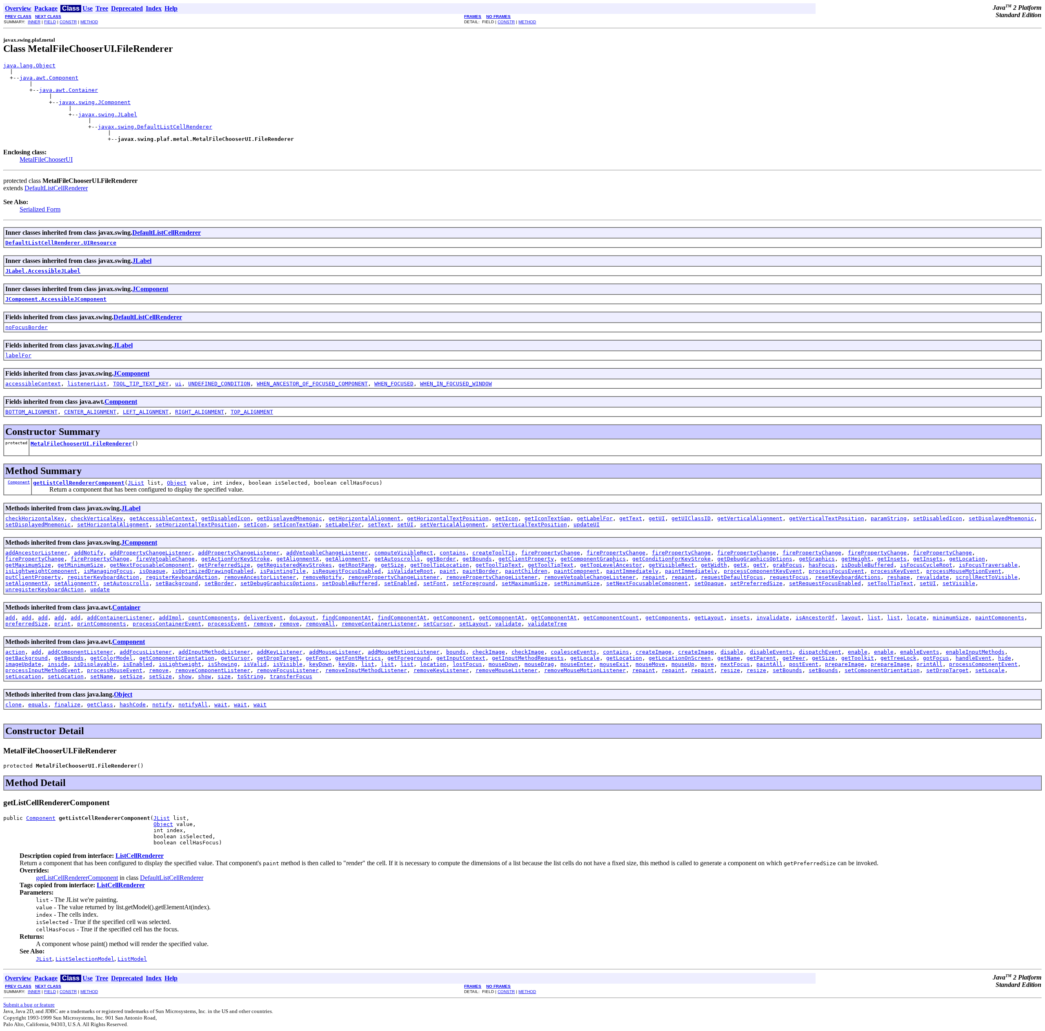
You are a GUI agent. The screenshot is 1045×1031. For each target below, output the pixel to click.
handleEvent (974, 658)
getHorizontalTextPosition (448, 518)
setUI (405, 524)
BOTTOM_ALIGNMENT (31, 412)
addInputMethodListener (214, 652)
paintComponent (577, 571)
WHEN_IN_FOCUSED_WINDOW (456, 384)
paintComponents (999, 618)
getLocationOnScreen (680, 658)
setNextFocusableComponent (647, 583)
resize (730, 670)
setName (101, 676)
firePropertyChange (550, 553)
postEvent (803, 664)
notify (162, 704)
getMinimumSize (80, 565)
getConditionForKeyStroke (671, 559)
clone (13, 704)
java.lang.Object (29, 65)
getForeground (408, 658)
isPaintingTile (283, 571)
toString (250, 676)
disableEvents (771, 652)
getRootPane (356, 565)
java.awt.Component (49, 78)
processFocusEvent (836, 571)
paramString (889, 518)
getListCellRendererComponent (79, 483)
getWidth (714, 565)
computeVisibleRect (403, 553)
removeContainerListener (379, 624)
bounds (456, 652)
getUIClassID (691, 518)
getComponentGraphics (593, 559)
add (10, 618)
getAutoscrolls (397, 559)
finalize (67, 704)
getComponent (452, 618)
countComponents (212, 618)
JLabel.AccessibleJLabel (42, 271)
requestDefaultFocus (732, 577)
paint (448, 571)
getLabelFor (595, 518)
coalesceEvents (573, 652)
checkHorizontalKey (34, 518)
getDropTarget (278, 658)
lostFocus (467, 664)
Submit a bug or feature (29, 1005)
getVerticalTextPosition (826, 518)
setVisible (959, 583)
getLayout (709, 618)
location (433, 664)
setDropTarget (947, 670)
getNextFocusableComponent (150, 565)
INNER (34, 22)
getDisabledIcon (225, 518)
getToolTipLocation (439, 565)
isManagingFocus (108, 571)
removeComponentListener (212, 670)
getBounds (477, 559)
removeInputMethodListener (366, 670)
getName (728, 658)
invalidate (772, 618)
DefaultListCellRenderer (56, 188)
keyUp (346, 664)
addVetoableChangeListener (327, 553)
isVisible (287, 664)
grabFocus (787, 565)
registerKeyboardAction (103, 577)
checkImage (488, 652)
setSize (131, 676)
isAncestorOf (815, 618)
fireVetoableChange (165, 559)
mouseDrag (539, 664)
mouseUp (682, 664)
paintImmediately (632, 571)
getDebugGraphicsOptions (754, 559)
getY (759, 565)
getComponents (666, 618)
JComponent (150, 288)
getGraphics (817, 559)
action (15, 652)
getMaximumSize (28, 565)
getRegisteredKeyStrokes (294, 565)
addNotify (88, 553)
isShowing (222, 664)
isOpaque (152, 571)
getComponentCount (611, 618)
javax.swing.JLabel (107, 114)
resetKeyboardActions (847, 577)
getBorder (441, 559)
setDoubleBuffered (350, 583)
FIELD (50, 22)
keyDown (320, 664)
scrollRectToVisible (987, 577)
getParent (761, 658)
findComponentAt (346, 618)
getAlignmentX (297, 559)
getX (740, 565)
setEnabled (400, 583)
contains (453, 553)
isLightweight (180, 664)
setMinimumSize (577, 583)
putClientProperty (33, 577)
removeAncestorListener (260, 577)
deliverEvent (263, 618)
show (184, 676)
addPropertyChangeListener (150, 553)
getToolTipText (498, 565)
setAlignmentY (75, 583)
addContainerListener (119, 618)
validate (508, 624)
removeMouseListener (507, 670)
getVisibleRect (671, 565)
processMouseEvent (114, 670)
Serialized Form (40, 209)
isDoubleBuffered (867, 565)
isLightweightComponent (41, 571)
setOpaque (709, 583)
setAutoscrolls (126, 583)
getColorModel (111, 658)
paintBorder (480, 571)
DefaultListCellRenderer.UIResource (60, 243)
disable (731, 652)
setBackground (177, 583)
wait (220, 704)
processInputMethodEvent (42, 670)
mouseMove (650, 664)
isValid (255, 664)
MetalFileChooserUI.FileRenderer (81, 444)
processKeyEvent (895, 571)
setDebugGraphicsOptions (278, 583)
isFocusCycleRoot (926, 565)
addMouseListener (335, 652)
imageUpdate (23, 664)
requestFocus (789, 577)
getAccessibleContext (162, 518)
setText (379, 524)
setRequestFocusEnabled (825, 583)
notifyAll (193, 704)
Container (126, 607)
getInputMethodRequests (528, 658)
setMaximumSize (524, 583)
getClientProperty (526, 559)
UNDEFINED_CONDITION (219, 384)
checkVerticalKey (97, 518)
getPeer (794, 658)
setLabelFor (343, 524)
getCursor (235, 658)
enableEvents (919, 652)
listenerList (87, 384)
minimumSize (951, 618)
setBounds (787, 670)
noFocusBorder (26, 327)
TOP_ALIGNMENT (252, 412)
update (100, 589)
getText (630, 518)
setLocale (990, 670)
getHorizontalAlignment (364, 518)
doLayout (302, 618)
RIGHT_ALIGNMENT (199, 412)
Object (177, 483)
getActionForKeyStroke (235, 559)
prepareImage (844, 664)
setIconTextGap (296, 524)
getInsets (892, 559)
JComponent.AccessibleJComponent (56, 299)
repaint (653, 577)
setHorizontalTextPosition (196, 524)
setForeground (474, 583)
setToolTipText (890, 583)
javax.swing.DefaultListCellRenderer (155, 127)
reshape (898, 577)
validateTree (547, 624)
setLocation (23, 676)
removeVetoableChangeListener (590, 577)
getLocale (585, 658)
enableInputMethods (975, 652)
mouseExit (614, 664)
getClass (100, 704)
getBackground (26, 658)
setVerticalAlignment (452, 524)
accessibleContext (33, 384)
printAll (929, 664)
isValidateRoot (410, 571)
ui (178, 384)
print (62, 624)
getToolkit (857, 658)
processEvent (227, 624)
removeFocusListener (288, 670)
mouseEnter (576, 664)
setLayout (474, 624)
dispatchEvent (820, 652)
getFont (317, 658)
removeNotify (322, 577)
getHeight (856, 559)
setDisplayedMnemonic (1001, 518)
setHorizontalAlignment (113, 524)
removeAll (320, 624)
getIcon (506, 518)
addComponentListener (80, 652)
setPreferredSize (756, 583)
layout (851, 618)
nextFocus (735, 664)
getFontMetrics (358, 658)
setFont (434, 583)
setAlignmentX (26, 583)
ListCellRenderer (140, 855)
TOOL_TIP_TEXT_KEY (141, 384)
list (873, 618)
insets (740, 618)
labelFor (18, 355)
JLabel (141, 260)
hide (1004, 658)
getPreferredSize (224, 565)
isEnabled (137, 664)
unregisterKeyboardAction (44, 589)
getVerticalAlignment (750, 518)
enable (857, 652)
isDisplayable (95, 664)
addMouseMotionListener (404, 652)
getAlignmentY (346, 559)
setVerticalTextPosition (529, 524)
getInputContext (460, 658)
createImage (653, 652)
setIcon (255, 524)
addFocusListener (146, 652)
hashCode (133, 704)
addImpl (170, 618)
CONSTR (68, 22)
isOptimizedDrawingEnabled (212, 571)
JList (136, 483)
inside (57, 664)
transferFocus (291, 676)
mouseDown (503, 664)
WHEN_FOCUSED (394, 384)
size (224, 676)
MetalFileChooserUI (46, 159)
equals (38, 704)
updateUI (587, 524)
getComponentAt (502, 618)
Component (120, 401)
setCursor (438, 624)
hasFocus (822, 565)
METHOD (89, 22)
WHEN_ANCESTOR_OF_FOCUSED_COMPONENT (312, 384)
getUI (657, 518)
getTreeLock (898, 658)
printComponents (101, 624)
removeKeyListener (441, 670)
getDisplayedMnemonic (289, 518)
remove (263, 624)
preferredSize (26, 624)
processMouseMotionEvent (963, 571)
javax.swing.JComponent (95, 102)
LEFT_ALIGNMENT (146, 412)
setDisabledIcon (937, 518)
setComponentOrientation (882, 670)
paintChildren (526, 571)
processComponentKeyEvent (763, 571)
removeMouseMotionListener (585, 670)
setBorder (219, 583)
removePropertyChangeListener (394, 577)
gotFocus (936, 658)
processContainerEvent (167, 624)
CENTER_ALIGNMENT (90, 412)
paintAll (769, 664)
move (707, 664)
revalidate (932, 577)
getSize (392, 565)
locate (916, 618)
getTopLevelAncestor (611, 565)
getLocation (967, 559)
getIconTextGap (547, 518)
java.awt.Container (68, 90)
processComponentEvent (983, 664)
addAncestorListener (36, 553)
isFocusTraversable (988, 565)
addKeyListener (279, 652)
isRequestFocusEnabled (346, 571)
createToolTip (493, 553)
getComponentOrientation (176, 658)
